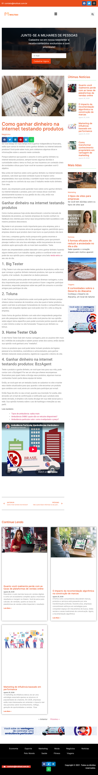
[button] (55, 14)
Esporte (28, 748)
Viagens (71, 285)
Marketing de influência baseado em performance (85, 127)
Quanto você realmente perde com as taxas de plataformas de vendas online (87, 90)
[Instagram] (94, 3)
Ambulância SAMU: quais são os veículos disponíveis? (34, 416)
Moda (57, 748)
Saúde (44, 753)
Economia (13, 748)
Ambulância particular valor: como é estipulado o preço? (35, 419)
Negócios (6, 134)
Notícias (71, 237)
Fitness (57, 753)
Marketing (72, 192)
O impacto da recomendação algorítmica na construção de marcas (86, 109)
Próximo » (55, 719)
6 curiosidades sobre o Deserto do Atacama (81, 289)
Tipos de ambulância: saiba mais (25, 414)
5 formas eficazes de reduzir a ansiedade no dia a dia (81, 243)
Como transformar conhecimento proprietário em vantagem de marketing (87, 149)
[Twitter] (89, 3)
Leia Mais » (7, 608)
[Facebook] (84, 3)
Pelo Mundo (29, 753)
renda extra (55, 255)
